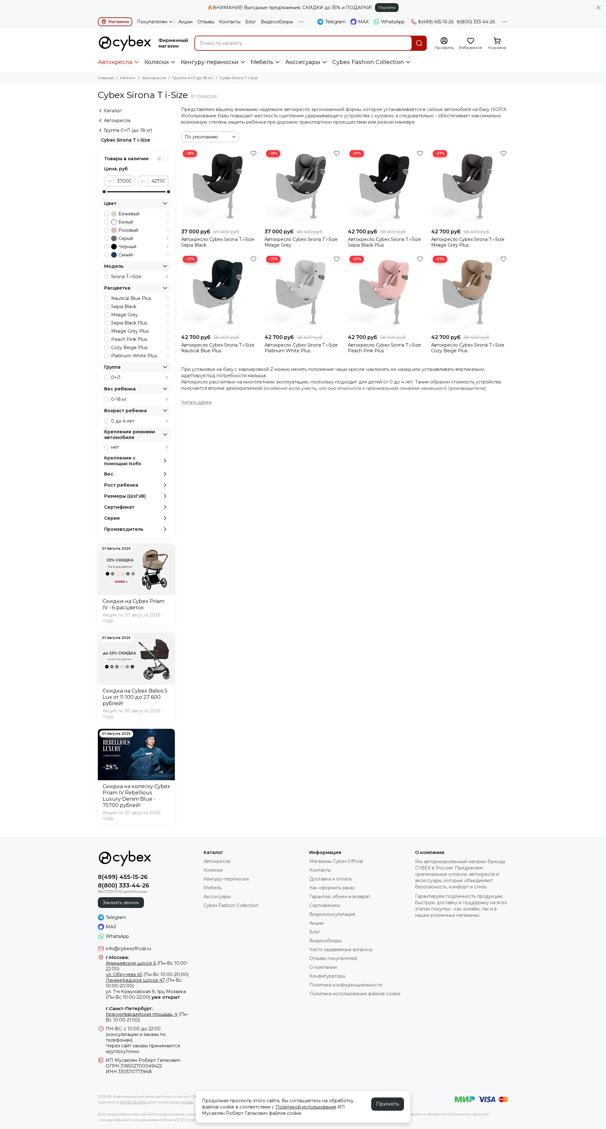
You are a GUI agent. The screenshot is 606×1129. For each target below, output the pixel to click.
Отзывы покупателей (333, 958)
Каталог (128, 77)
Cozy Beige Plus (140, 347)
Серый (143, 238)
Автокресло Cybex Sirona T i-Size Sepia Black (217, 242)
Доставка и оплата (330, 879)
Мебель (262, 62)
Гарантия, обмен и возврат (339, 896)
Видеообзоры (277, 22)
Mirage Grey (140, 315)
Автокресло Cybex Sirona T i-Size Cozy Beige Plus (467, 348)
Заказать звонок (121, 902)
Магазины (118, 21)
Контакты (230, 22)
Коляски (157, 62)
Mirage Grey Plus (140, 331)
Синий (143, 255)
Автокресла (115, 62)
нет (140, 447)
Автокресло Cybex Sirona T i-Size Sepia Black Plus (384, 242)
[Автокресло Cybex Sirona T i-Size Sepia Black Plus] (386, 187)
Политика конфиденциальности (345, 985)
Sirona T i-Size (140, 276)
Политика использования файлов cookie (355, 994)
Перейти (386, 7)
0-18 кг (140, 399)
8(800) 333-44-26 (476, 22)
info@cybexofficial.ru (128, 948)
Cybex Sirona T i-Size (125, 140)
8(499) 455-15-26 (436, 22)
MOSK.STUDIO (133, 1102)
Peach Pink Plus (140, 339)
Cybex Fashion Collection (368, 62)
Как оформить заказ (331, 888)
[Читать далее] (196, 402)
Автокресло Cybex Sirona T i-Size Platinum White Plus (301, 348)
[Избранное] (253, 153)
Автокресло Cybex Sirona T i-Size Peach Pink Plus (384, 348)
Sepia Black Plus (140, 323)
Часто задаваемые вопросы (340, 949)
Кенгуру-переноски (210, 62)
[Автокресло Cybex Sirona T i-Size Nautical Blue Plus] (219, 292)
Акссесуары (302, 62)
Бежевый (143, 214)
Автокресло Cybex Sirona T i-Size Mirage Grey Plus (467, 242)
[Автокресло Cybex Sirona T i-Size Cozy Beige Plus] (469, 292)
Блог (250, 22)
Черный (143, 246)
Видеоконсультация (332, 914)
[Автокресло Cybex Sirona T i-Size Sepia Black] (219, 187)
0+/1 (140, 377)
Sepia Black (140, 306)
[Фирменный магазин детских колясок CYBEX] (125, 43)
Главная (106, 77)
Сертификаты (324, 905)
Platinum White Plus (140, 356)
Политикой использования (306, 1107)
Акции (185, 22)
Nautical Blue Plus (140, 298)
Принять (387, 1104)
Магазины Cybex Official (336, 861)
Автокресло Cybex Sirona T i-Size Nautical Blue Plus (217, 348)
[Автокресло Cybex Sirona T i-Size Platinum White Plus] (303, 292)
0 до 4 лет (140, 421)
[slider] (104, 192)
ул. (109, 991)
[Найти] (419, 43)
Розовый (143, 230)
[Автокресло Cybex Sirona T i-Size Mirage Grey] (303, 187)
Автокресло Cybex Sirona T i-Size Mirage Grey (301, 242)
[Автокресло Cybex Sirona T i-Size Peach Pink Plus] (386, 292)
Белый (143, 222)
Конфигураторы (327, 976)
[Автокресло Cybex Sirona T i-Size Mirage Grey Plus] (469, 187)
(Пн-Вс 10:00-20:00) (147, 974)
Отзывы (205, 22)
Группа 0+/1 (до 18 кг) (192, 77)
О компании (323, 967)
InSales (187, 1102)
